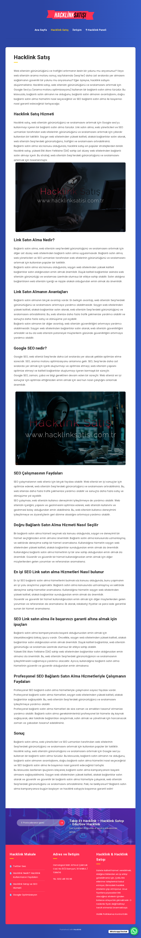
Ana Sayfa (41, 29)
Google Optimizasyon (25, 894)
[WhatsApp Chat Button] (134, 931)
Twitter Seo (19, 866)
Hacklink (77, 929)
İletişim (77, 29)
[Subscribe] (61, 822)
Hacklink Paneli (96, 29)
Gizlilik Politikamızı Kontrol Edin (112, 914)
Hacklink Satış (59, 29)
